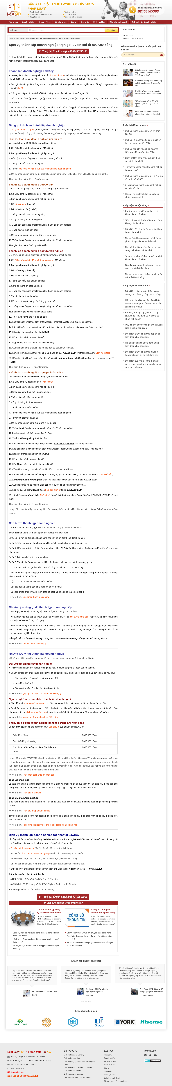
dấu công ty (20, 204)
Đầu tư (73, 22)
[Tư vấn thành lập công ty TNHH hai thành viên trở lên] (23, 918)
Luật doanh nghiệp (34, 611)
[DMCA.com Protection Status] (152, 1061)
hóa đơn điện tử (53, 490)
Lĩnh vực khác (99, 22)
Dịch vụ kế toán (103, 353)
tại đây (21, 88)
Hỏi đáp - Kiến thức (133, 39)
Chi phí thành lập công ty (34, 644)
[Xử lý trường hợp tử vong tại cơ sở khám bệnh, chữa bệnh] (128, 93)
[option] (32, 980)
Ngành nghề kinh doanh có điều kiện (40, 717)
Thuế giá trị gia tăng (32, 793)
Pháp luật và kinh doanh (135, 285)
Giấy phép (85, 22)
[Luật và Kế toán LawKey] (14, 9)
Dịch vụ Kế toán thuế (72, 1058)
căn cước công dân (79, 617)
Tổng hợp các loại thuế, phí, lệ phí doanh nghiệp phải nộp (50, 825)
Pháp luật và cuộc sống (135, 205)
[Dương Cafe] (47, 1022)
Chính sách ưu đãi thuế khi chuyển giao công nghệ (89, 933)
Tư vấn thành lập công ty (22, 848)
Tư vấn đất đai (70, 14)
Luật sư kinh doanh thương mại (41, 14)
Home (11, 38)
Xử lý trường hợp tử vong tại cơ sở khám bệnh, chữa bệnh (148, 92)
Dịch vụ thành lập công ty (21, 129)
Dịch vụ (28, 38)
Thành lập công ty (36, 12)
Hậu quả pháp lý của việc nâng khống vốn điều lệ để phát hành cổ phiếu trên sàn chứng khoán (143, 303)
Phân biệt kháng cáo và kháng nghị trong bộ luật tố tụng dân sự (148, 83)
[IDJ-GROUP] (99, 1022)
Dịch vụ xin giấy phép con (74, 1074)
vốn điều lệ (54, 727)
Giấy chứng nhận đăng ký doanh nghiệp (34, 260)
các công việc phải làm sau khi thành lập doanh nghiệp (45, 169)
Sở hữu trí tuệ (61, 22)
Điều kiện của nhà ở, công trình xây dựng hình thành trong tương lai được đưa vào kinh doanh (143, 364)
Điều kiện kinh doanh (118, 22)
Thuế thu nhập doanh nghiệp (36, 811)
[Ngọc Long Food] (20, 1022)
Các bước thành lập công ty (22, 527)
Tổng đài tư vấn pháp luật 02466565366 (64, 51)
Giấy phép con (35, 17)
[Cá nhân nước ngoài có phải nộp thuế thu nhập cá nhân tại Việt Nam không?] (128, 72)
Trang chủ (13, 22)
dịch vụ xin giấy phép (36, 712)
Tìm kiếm (111, 30)
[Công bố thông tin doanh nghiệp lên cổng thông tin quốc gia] (77, 918)
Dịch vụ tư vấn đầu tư (72, 1071)
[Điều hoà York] (125, 1022)
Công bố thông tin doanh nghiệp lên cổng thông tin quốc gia (103, 912)
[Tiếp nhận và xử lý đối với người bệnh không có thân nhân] (128, 103)
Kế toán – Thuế (44, 22)
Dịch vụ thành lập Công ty (74, 1055)
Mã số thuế (48, 382)
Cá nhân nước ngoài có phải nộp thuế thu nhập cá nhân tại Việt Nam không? (148, 72)
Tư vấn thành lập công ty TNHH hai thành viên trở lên (49, 912)
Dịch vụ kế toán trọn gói (73, 17)
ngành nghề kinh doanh (35, 703)
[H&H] (73, 1022)
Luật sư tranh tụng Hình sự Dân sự (77, 1077)
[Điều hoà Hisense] (151, 1022)
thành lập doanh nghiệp (23, 111)
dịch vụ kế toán (56, 75)
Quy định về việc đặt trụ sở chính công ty (42, 693)
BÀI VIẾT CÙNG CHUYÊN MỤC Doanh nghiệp (63, 903)
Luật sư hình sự (71, 12)
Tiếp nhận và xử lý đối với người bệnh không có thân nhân (146, 103)
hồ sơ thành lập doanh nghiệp (35, 853)
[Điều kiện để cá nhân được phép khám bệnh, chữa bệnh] (128, 113)
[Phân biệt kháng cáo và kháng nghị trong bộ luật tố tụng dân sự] (128, 82)
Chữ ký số (45, 495)
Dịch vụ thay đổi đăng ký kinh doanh (78, 1067)
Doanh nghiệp (28, 22)
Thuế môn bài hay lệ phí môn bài (38, 775)
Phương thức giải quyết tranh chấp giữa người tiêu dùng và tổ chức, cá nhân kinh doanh (142, 315)
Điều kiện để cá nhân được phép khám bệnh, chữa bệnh (147, 112)
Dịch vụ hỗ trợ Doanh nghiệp (144, 22)
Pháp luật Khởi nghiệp (134, 125)
